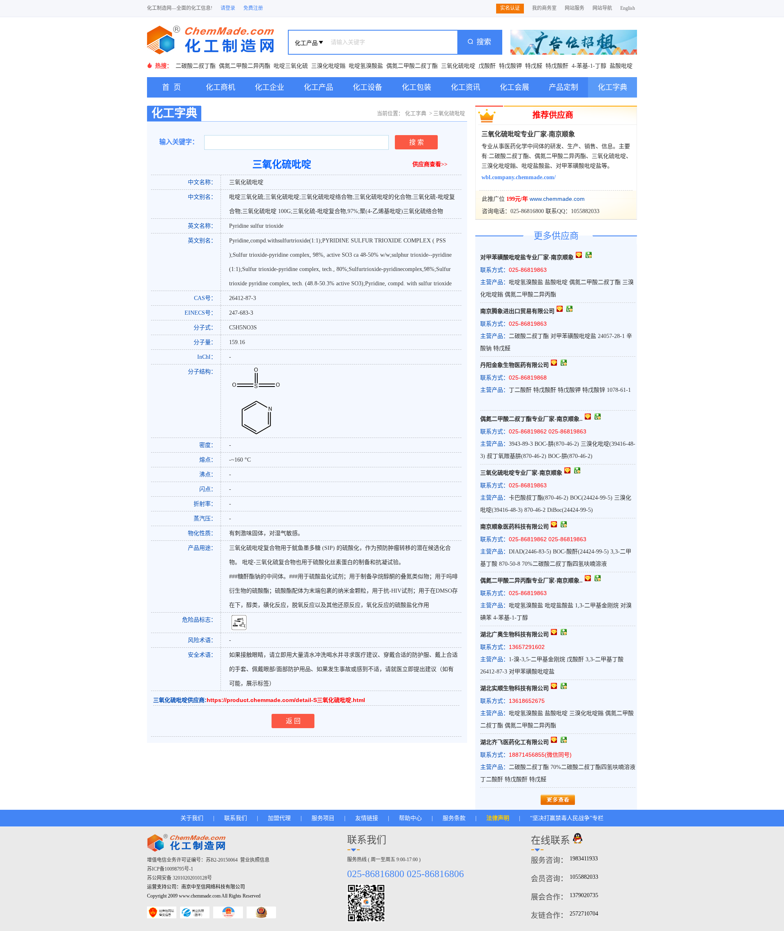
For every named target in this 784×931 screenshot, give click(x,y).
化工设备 (367, 87)
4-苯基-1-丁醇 (589, 66)
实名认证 (510, 8)
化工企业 (269, 87)
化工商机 (220, 87)
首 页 (171, 87)
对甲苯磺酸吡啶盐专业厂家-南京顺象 (527, 257)
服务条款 (454, 818)
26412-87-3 (242, 298)
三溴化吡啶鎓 (328, 66)
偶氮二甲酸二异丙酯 (244, 66)
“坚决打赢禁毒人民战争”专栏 (567, 818)
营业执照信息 (255, 860)
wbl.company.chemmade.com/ (518, 177)
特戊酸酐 (557, 66)
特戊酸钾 (510, 66)
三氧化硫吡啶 (458, 66)
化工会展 (514, 87)
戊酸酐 (487, 66)
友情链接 (366, 818)
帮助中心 (410, 818)
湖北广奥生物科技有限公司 (514, 634)
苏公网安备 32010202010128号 (179, 878)
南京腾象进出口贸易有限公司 (517, 311)
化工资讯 (465, 87)
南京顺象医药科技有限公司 (514, 527)
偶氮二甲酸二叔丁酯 (412, 66)
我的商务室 (544, 8)
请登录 (227, 8)
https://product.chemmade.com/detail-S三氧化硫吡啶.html (286, 700)
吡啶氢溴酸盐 (366, 66)
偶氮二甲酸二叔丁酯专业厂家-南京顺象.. (531, 419)
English (627, 8)
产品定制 (563, 87)
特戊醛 (533, 66)
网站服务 (574, 8)
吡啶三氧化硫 (291, 66)
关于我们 (191, 818)
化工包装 (416, 87)
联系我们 (235, 818)
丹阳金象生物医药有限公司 (514, 365)
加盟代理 (279, 818)
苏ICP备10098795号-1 (170, 869)
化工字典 (612, 87)
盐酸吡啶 (621, 66)
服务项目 (323, 818)
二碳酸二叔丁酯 (196, 66)
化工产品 (318, 87)
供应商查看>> (430, 164)
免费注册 (253, 8)
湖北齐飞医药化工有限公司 (514, 742)
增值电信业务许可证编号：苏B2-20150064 (192, 860)
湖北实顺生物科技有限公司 (514, 688)
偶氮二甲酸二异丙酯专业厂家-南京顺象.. (531, 581)
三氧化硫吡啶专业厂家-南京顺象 (528, 134)
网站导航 (602, 8)
